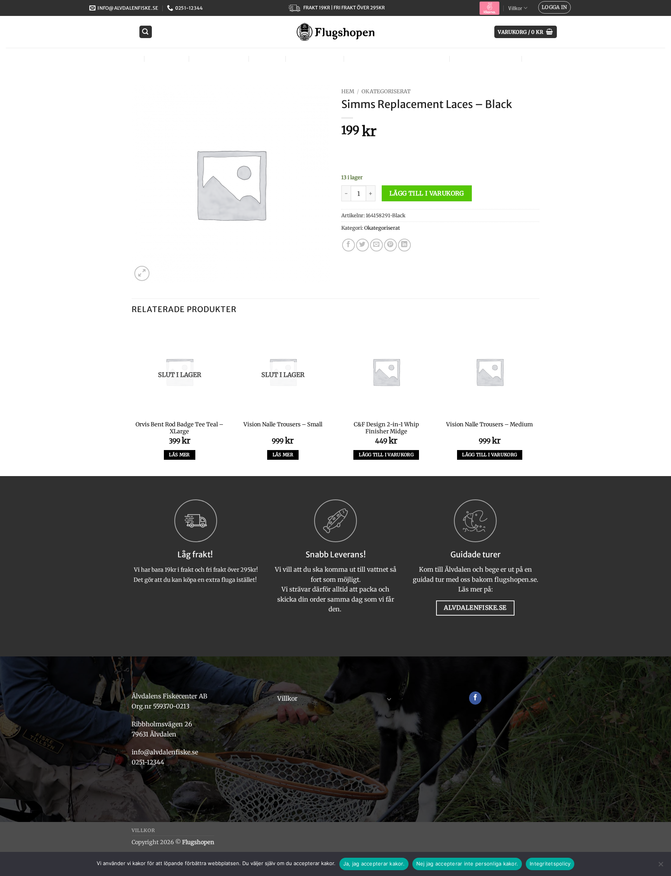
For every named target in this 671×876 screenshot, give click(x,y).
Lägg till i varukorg (426, 193)
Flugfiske (165, 58)
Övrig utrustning (484, 58)
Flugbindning (218, 58)
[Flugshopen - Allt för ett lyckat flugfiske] (335, 32)
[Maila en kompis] (376, 245)
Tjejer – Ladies (314, 58)
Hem (347, 91)
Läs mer (179, 454)
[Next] (537, 399)
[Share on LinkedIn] (404, 245)
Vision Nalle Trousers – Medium (489, 424)
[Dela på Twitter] (362, 245)
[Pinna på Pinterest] (390, 245)
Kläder (266, 58)
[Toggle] (389, 698)
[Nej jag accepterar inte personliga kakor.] (660, 866)
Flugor (124, 58)
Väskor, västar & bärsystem (396, 58)
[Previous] (132, 399)
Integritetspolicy (550, 863)
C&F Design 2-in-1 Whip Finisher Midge (386, 428)
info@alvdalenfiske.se (165, 752)
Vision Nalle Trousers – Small (282, 424)
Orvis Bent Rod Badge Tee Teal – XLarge (179, 428)
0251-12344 (149, 762)
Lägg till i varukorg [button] (386, 454)
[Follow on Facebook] (475, 698)
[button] (554, 7)
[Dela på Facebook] (348, 245)
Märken (540, 58)
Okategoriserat (386, 91)
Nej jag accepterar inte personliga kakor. (467, 863)
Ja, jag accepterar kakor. (374, 863)
